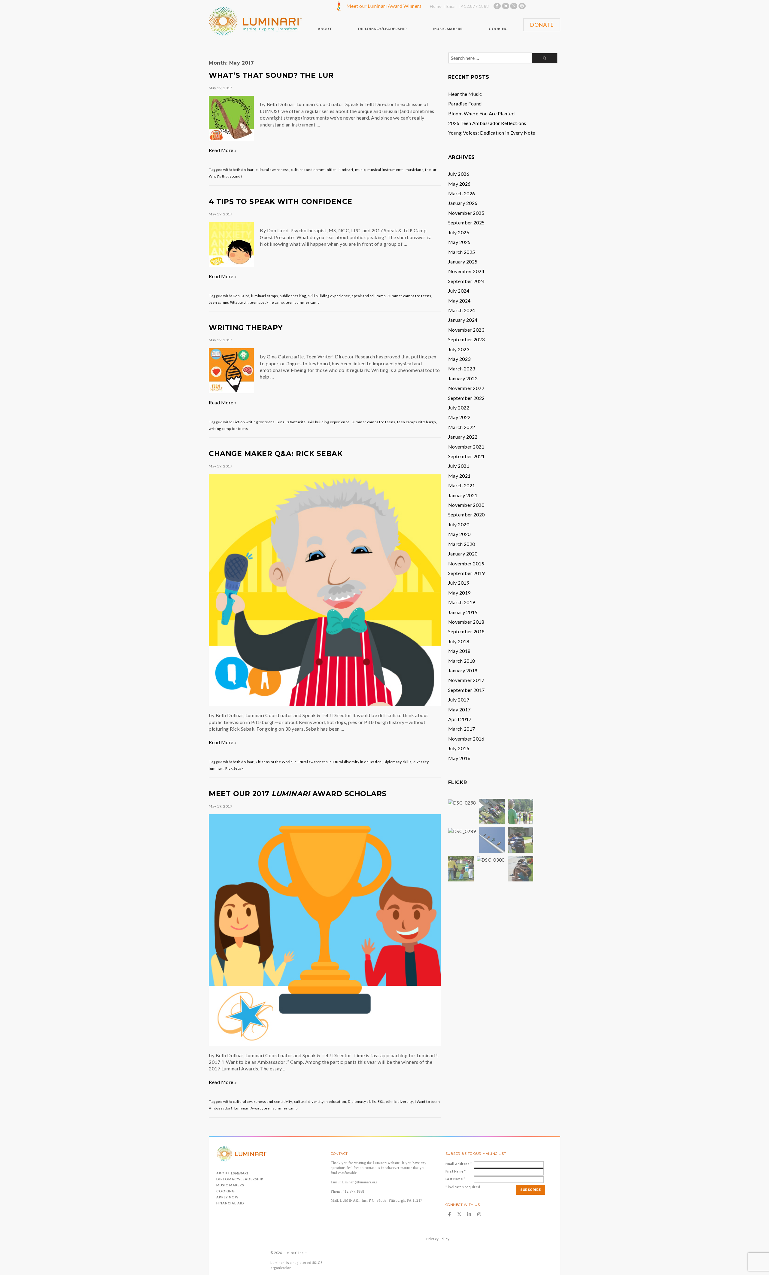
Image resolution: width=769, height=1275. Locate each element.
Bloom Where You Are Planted (481, 113)
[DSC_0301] (461, 868)
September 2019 (466, 573)
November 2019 (466, 563)
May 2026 (459, 184)
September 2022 (466, 398)
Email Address (458, 1164)
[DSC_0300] (491, 859)
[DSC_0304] (520, 839)
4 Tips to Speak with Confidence (280, 201)
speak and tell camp (369, 296)
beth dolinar (243, 169)
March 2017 (461, 729)
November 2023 (466, 330)
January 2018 (463, 670)
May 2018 (459, 651)
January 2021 (463, 495)
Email (451, 6)
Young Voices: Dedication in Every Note (491, 132)
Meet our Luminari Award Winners (384, 6)
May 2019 (459, 592)
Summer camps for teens (409, 296)
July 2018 (459, 641)
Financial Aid (230, 1203)
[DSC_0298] (462, 802)
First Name (455, 1171)
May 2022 (459, 417)
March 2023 (461, 368)
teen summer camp (303, 302)
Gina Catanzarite (290, 422)
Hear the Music (465, 94)
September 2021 (466, 456)
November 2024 (466, 271)
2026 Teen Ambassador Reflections (487, 123)
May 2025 (459, 242)
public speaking (293, 296)
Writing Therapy (246, 328)
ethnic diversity (399, 1101)
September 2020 (466, 514)
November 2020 (466, 505)
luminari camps (264, 296)
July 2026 (459, 174)
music (360, 169)
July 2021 (459, 466)
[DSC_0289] (462, 830)
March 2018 (461, 661)
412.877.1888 (475, 6)
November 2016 (466, 738)
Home (436, 6)
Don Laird (241, 296)
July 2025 (459, 232)
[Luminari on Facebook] (497, 6)
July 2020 (459, 524)
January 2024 (463, 320)
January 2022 (463, 437)
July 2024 (459, 291)
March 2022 (461, 427)
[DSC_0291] (492, 811)
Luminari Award (248, 1108)
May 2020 (459, 534)
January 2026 (463, 203)
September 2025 (466, 222)
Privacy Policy (437, 1239)
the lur (431, 169)
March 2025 (461, 252)
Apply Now (227, 1197)
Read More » (223, 150)
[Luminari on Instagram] (522, 6)
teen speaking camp (267, 302)
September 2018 (466, 631)
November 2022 (466, 388)
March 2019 (461, 602)
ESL (381, 1101)
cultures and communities (314, 169)
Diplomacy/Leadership (239, 1179)
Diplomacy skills (398, 761)
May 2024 (459, 300)
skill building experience (329, 296)
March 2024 (461, 310)
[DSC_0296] (520, 811)
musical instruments (385, 169)
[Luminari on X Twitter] (513, 6)
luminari (346, 169)
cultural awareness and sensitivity (262, 1101)
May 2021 (459, 476)
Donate (542, 24)
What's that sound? (225, 176)
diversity (421, 761)
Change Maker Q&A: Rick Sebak (275, 453)
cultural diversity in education (356, 761)
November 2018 (466, 622)
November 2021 (466, 446)
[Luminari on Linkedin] (505, 6)
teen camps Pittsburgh (228, 302)
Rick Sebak (234, 768)
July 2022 (459, 407)
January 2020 (463, 553)
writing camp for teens (228, 428)
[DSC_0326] (520, 868)
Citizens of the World (274, 761)
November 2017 (466, 680)
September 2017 (466, 690)
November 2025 (466, 213)
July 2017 (459, 699)
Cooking (225, 1191)
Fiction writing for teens (254, 422)
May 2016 (459, 758)
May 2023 (459, 359)
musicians (415, 169)
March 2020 (461, 544)
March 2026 (461, 193)
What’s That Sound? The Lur (271, 75)
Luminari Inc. (293, 1253)
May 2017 (459, 709)
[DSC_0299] (492, 839)
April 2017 (460, 719)
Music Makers (230, 1185)
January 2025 (463, 261)
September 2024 (466, 281)
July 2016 (459, 748)
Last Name (455, 1179)
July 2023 (459, 349)
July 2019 (459, 583)
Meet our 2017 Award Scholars (298, 794)
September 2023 (466, 339)
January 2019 (463, 612)
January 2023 (463, 378)
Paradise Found (465, 103)
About (232, 1173)
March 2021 (461, 485)
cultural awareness (272, 169)
